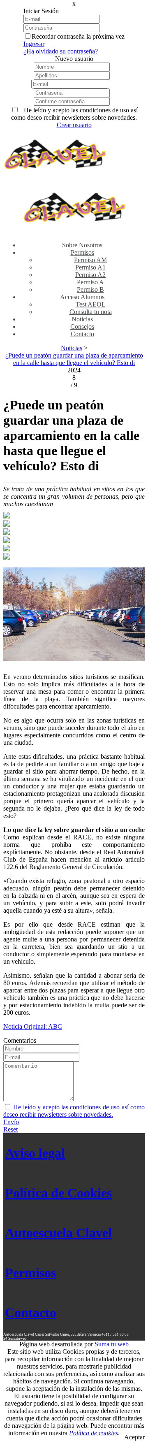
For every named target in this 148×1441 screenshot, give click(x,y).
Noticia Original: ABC (32, 1026)
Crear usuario (74, 124)
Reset (10, 1129)
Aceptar (134, 1437)
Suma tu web (112, 1344)
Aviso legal (35, 1153)
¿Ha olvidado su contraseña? (60, 51)
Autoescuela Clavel (58, 1232)
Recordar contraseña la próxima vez (78, 36)
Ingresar (33, 43)
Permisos (30, 1272)
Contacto (30, 1312)
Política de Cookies (58, 1192)
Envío (11, 1121)
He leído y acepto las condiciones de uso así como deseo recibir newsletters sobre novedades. (74, 1111)
